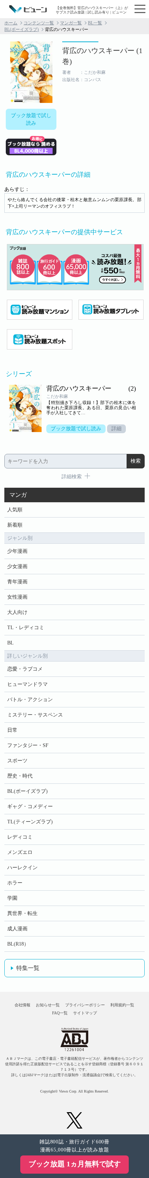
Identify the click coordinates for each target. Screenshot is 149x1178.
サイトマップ (85, 1013)
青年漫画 (17, 581)
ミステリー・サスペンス (35, 715)
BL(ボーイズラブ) (21, 29)
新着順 (14, 525)
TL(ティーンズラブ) (30, 821)
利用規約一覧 (122, 1005)
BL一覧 (95, 22)
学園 (12, 898)
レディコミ (20, 837)
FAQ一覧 (60, 1013)
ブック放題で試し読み (31, 119)
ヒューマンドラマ (27, 684)
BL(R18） (18, 944)
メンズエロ (20, 852)
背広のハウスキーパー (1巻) (102, 56)
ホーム (10, 22)
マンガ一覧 (71, 22)
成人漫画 (17, 928)
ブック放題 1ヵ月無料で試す (75, 1164)
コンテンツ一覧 (39, 22)
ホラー (14, 883)
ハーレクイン (22, 867)
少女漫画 (17, 566)
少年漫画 (17, 551)
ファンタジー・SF (27, 745)
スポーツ (17, 760)
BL (10, 643)
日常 (12, 730)
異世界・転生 (22, 913)
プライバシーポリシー (85, 1005)
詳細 (116, 428)
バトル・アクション (30, 699)
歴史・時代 (20, 776)
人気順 (14, 509)
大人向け (17, 612)
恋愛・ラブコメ (25, 669)
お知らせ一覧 (48, 1005)
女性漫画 (17, 597)
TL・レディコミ (25, 627)
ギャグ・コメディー (30, 806)
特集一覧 (27, 968)
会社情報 (22, 1005)
